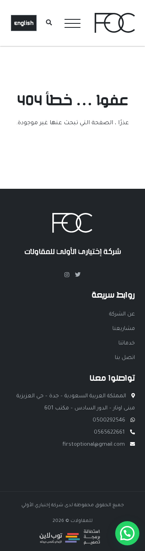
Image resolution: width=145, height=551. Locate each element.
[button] (127, 533)
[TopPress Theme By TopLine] (69, 543)
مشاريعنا (123, 329)
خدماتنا (126, 343)
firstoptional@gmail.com (93, 445)
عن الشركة (122, 314)
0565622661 (109, 433)
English (23, 23)
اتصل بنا (125, 358)
